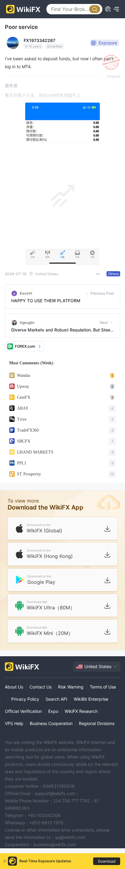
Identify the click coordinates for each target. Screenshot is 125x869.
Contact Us (40, 686)
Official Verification (23, 711)
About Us (14, 686)
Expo (53, 711)
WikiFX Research (81, 711)
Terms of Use (103, 686)
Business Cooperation (51, 723)
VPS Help (14, 723)
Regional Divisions (96, 723)
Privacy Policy (25, 699)
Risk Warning (70, 686)
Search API (56, 699)
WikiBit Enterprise (91, 699)
